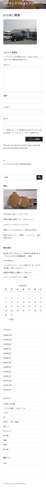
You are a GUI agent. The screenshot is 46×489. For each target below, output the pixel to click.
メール (6, 107)
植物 (5, 440)
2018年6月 (7, 353)
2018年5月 (7, 358)
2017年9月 (7, 390)
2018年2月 (7, 372)
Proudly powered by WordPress (14, 484)
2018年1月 (7, 376)
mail (4, 463)
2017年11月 (7, 381)
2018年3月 (7, 367)
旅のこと (6, 426)
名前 (5, 96)
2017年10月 (7, 385)
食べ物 (5, 449)
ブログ (5, 413)
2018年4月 (7, 362)
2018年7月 (7, 349)
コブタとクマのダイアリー (20, 3)
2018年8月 (7, 344)
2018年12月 (7, 335)
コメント (6, 65)
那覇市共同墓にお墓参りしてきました (17, 272)
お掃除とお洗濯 (9, 404)
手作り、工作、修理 (10, 422)
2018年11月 (7, 340)
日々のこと (7, 431)
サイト (5, 119)
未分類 (5, 436)
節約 (5, 445)
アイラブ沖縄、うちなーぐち (14, 408)
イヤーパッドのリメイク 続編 (15, 277)
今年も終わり (8, 261)
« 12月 (11, 319)
